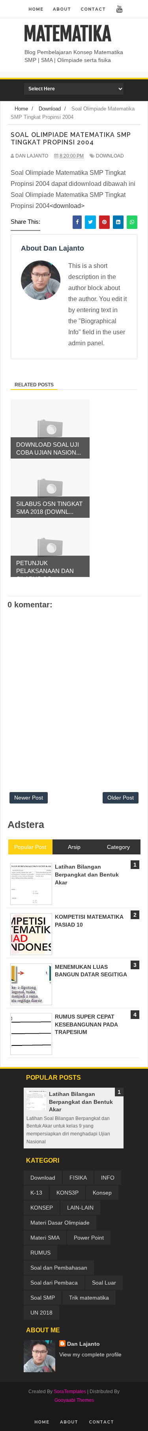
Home (35, 9)
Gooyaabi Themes (74, 1400)
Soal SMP (42, 1297)
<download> (67, 205)
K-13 (36, 1192)
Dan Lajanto (83, 1344)
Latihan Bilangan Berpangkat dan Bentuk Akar (81, 1102)
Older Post (120, 797)
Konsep (102, 1192)
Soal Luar (104, 1282)
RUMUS (40, 1252)
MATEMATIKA (67, 34)
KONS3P (67, 1192)
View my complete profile (90, 1354)
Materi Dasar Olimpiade (60, 1222)
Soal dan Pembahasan (58, 1267)
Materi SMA (45, 1237)
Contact (93, 9)
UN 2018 (41, 1312)
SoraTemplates (70, 1391)
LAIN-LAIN (80, 1207)
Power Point (89, 1237)
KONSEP (41, 1207)
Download (110, 156)
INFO (107, 1177)
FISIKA (78, 1177)
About (62, 9)
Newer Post (28, 797)
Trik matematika (89, 1297)
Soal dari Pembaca (54, 1282)
